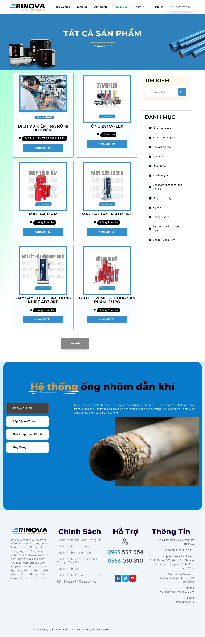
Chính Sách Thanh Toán (74, 553)
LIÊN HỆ (158, 7)
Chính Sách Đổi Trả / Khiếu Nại (79, 575)
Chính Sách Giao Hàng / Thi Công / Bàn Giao (77, 560)
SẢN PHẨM (120, 7)
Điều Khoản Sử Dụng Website (78, 581)
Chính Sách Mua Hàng (73, 546)
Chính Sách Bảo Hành (72, 569)
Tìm (182, 91)
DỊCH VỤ (82, 7)
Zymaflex (109, 134)
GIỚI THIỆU (100, 7)
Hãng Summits (45, 222)
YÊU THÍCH (140, 7)
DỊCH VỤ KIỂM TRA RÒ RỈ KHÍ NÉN (45, 138)
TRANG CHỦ (63, 7)
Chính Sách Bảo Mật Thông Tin (79, 540)
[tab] (27, 408)
